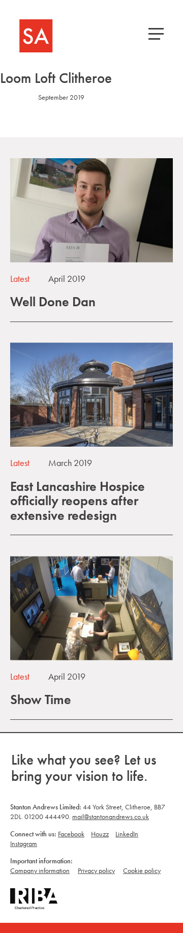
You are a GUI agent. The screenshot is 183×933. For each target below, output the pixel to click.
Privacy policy (96, 870)
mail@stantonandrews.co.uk (110, 816)
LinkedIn (126, 833)
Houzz (100, 833)
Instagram (23, 843)
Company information (40, 870)
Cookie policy (142, 870)
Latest (19, 278)
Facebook (71, 833)
